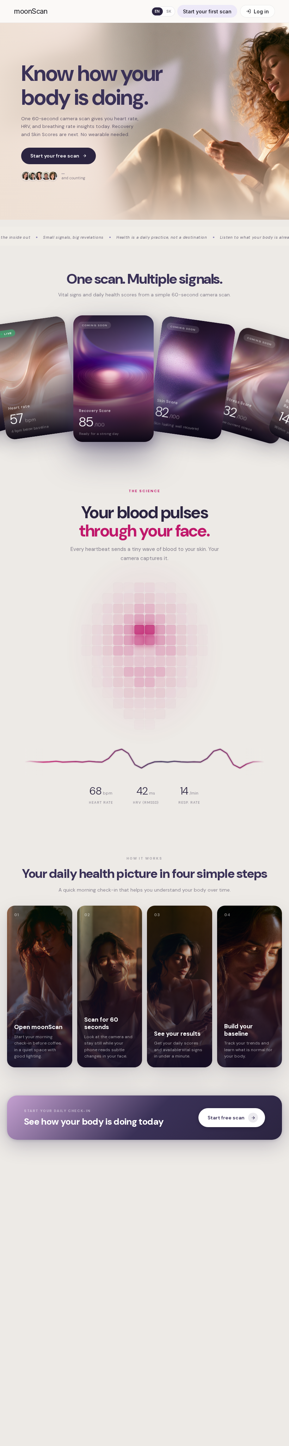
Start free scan (226, 1117)
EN (157, 11)
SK (169, 11)
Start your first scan (207, 11)
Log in (261, 11)
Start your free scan (54, 156)
